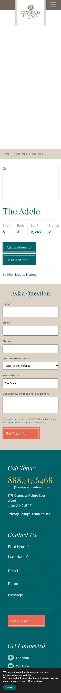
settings (37, 681)
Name (7, 303)
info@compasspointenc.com (29, 487)
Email (7, 322)
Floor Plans (20, 153)
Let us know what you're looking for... (26, 393)
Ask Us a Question (19, 247)
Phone (7, 341)
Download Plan (17, 260)
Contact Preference (16, 358)
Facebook (23, 658)
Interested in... (12, 375)
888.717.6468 (30, 479)
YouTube (22, 666)
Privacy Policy (10, 422)
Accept (10, 687)
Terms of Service (30, 422)
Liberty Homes (25, 274)
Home (6, 153)
